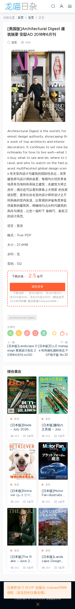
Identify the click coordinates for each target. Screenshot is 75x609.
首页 (14, 42)
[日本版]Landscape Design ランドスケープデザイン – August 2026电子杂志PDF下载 (53, 559)
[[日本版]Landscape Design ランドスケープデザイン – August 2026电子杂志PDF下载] (53, 526)
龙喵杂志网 (21, 6)
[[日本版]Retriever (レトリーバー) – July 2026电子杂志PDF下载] (21, 461)
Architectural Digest (22, 317)
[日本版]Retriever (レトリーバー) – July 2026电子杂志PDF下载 (21, 493)
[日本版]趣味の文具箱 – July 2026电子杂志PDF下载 (53, 428)
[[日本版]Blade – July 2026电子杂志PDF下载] (21, 395)
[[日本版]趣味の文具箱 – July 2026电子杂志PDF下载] (53, 395)
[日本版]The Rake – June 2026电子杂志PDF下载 (21, 559)
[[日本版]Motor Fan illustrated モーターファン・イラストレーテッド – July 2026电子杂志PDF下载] (53, 461)
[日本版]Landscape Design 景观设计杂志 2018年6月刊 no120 (22, 350)
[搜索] (53, 6)
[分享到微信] (10, 333)
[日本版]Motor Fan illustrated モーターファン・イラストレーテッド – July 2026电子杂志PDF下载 (53, 493)
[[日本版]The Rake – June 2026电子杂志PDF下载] (21, 526)
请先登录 (37, 286)
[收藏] (54, 333)
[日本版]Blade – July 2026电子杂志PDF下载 (21, 428)
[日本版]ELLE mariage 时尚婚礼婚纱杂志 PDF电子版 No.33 (53, 350)
